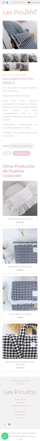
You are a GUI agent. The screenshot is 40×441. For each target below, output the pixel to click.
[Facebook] (7, 2)
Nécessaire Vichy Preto (20, 266)
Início (5, 75)
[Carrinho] (36, 10)
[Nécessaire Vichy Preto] (20, 230)
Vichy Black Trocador (20, 314)
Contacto (20, 384)
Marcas (6, 146)
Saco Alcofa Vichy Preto (20, 219)
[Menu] (26, 10)
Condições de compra (20, 381)
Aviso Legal (20, 411)
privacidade (20, 415)
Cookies (20, 418)
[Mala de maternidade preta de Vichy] (20, 325)
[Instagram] (3, 2)
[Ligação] (19, 10)
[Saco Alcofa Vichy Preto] (20, 182)
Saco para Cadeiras (18, 75)
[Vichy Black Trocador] (20, 278)
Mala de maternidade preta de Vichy (20, 363)
